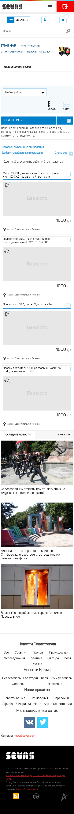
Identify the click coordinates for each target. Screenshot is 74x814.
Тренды (38, 652)
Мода (37, 704)
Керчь (45, 678)
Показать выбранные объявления (23, 147)
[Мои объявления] (44, 20)
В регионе (55, 684)
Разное (37, 664)
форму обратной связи (27, 789)
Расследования (14, 658)
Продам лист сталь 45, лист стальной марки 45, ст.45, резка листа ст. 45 (32, 370)
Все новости (63, 435)
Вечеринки (23, 704)
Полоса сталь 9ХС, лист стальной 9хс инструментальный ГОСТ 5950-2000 (26, 241)
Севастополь (11, 678)
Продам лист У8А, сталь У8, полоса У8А (27, 304)
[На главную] (11, 6)
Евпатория (31, 678)
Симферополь (62, 678)
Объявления (39, 698)
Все (6, 652)
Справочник (62, 698)
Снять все (61, 153)
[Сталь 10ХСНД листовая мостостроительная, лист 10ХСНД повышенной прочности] (37, 199)
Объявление (11, 120)
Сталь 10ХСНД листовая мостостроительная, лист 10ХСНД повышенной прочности (31, 175)
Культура (52, 658)
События (21, 652)
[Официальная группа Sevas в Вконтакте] (29, 722)
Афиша (7, 704)
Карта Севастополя (58, 704)
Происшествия (59, 652)
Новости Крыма (14, 698)
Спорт (67, 658)
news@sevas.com (24, 736)
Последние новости (17, 435)
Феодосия (19, 684)
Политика (35, 658)
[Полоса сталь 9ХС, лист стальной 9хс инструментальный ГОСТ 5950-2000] (37, 264)
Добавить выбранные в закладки (22, 153)
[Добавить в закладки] (7, 185)
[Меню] (28, 6)
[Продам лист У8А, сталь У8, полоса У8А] (37, 328)
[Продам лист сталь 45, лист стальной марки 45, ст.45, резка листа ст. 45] (37, 393)
